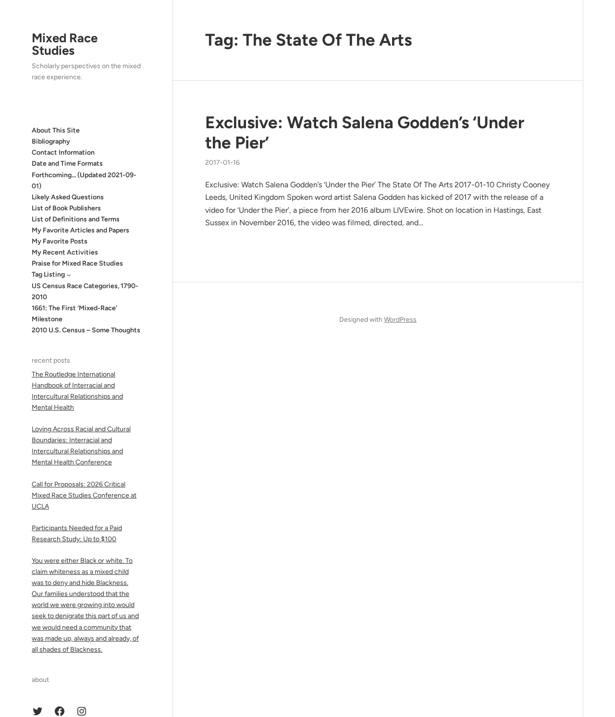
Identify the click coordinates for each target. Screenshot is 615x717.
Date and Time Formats (67, 163)
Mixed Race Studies (65, 44)
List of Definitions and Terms (76, 219)
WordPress (400, 320)
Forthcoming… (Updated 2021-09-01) (84, 180)
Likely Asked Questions (68, 197)
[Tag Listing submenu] (69, 275)
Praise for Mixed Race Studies (77, 263)
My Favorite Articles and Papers (80, 230)
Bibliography (51, 141)
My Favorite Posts (59, 241)
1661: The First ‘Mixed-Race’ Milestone (74, 313)
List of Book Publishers (66, 208)
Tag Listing (48, 274)
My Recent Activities (65, 252)
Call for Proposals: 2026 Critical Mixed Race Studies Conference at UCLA (84, 495)
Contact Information (63, 152)
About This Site (56, 130)
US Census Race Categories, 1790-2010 (85, 291)
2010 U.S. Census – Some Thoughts (86, 330)
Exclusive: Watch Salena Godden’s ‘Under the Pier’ (364, 132)
